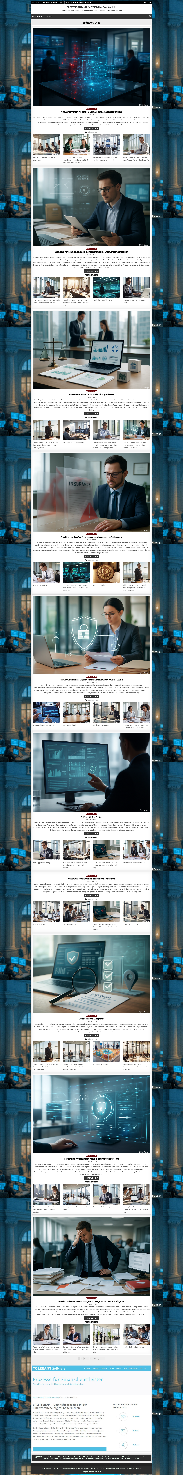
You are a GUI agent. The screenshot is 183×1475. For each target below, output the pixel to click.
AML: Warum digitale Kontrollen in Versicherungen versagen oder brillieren (75, 865)
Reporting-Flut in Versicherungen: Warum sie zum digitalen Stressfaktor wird (76, 302)
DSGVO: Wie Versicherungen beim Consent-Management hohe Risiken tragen (106, 865)
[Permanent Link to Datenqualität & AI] (76, 911)
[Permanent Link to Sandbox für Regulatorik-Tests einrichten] (46, 144)
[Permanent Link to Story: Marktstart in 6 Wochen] (46, 712)
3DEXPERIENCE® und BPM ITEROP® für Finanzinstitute (91, 7)
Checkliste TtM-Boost (101, 725)
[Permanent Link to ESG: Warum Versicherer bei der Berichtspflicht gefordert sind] (91, 350)
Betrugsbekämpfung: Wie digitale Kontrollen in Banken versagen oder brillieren (76, 587)
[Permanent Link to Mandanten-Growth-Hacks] (106, 287)
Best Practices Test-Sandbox (73, 442)
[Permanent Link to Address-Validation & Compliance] (91, 974)
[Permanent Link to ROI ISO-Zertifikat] (106, 572)
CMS (61, 3)
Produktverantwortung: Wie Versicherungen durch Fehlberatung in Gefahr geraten (76, 1066)
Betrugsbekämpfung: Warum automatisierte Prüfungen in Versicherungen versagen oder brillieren (91, 252)
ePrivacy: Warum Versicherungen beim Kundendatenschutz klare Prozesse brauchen (135, 445)
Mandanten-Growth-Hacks (102, 300)
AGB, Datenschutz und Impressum (77, 3)
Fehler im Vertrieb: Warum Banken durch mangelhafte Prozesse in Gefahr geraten (45, 445)
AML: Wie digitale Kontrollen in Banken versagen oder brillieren (91, 878)
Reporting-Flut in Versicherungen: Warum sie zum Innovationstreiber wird (91, 1159)
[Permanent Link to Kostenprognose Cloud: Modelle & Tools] (76, 1194)
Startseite (36, 3)
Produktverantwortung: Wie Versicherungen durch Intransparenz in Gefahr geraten (91, 537)
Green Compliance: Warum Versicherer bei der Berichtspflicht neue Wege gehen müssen (75, 160)
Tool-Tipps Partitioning (41, 863)
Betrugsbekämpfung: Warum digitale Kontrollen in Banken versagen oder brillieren (76, 1349)
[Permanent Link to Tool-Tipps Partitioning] (46, 850)
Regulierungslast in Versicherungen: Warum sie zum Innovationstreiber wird (46, 1349)
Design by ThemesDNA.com (91, 1472)
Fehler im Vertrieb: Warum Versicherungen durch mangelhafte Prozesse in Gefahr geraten (91, 1301)
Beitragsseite (37, 16)
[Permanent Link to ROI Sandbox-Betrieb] (106, 1051)
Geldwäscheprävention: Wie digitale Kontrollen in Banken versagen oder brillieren (91, 112)
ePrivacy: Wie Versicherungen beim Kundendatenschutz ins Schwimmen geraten (136, 1209)
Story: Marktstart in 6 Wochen (43, 725)
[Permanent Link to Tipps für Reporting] (46, 572)
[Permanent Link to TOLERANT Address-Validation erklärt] (136, 287)
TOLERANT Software (50, 3)
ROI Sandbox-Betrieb (100, 1064)
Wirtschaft (49, 16)
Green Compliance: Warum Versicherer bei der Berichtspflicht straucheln (135, 1066)
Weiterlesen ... (92, 128)
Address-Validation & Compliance (91, 1018)
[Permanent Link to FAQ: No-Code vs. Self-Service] (136, 1334)
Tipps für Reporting (40, 585)
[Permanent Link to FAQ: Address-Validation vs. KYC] (136, 850)
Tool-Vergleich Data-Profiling (91, 817)
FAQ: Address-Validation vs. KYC (134, 863)
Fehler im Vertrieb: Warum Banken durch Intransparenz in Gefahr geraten (45, 1209)
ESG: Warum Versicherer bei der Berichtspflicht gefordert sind (91, 394)
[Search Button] (150, 16)
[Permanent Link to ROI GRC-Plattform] (46, 911)
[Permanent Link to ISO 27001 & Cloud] (76, 712)
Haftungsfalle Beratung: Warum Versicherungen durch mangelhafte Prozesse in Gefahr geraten (105, 445)
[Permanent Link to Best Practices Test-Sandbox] (76, 430)
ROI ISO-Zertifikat (99, 585)
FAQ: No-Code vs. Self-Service (133, 1347)
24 (91, 1359)
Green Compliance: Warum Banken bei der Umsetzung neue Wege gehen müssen (106, 1349)
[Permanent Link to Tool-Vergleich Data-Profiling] (91, 772)
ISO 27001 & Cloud (69, 725)
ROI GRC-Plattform (40, 924)
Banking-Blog (91, 108)
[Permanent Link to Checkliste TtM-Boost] (106, 712)
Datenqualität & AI (69, 924)
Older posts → (99, 1359)
